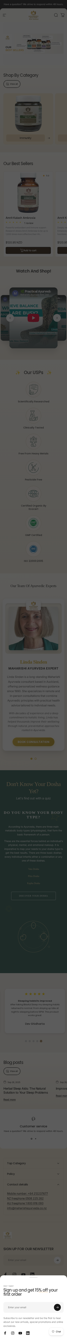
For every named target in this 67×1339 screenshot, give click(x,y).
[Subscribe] (57, 1307)
